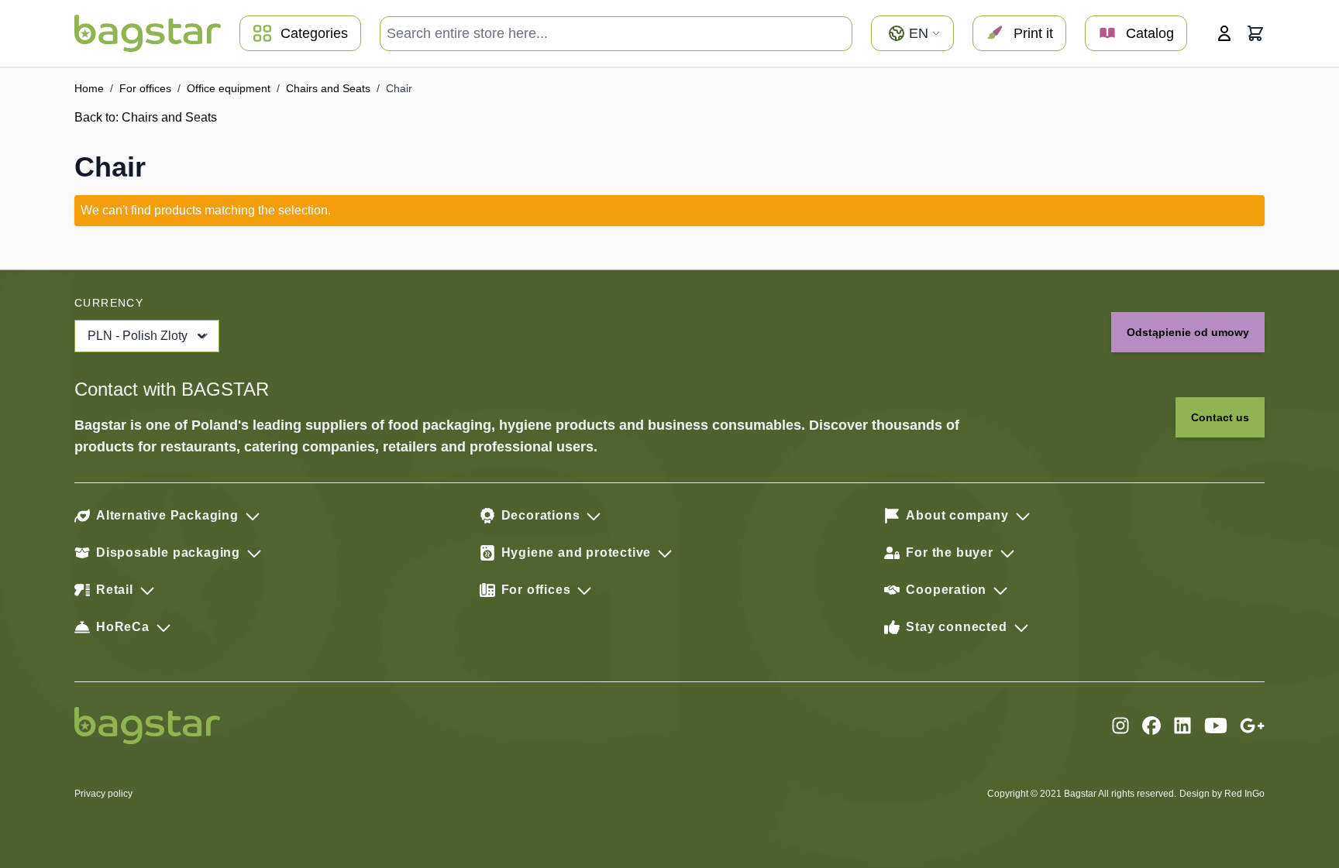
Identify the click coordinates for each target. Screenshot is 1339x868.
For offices (145, 88)
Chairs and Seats (328, 88)
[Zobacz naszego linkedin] (1182, 725)
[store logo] (147, 33)
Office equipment (228, 88)
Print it (1033, 33)
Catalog (1150, 33)
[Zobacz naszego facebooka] (1151, 725)
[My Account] (1224, 33)
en (918, 33)
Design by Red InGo (1222, 793)
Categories (314, 33)
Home (89, 88)
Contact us (1220, 417)
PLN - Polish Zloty (138, 335)
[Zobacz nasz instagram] (1120, 725)
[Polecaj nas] (1252, 725)
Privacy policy (103, 793)
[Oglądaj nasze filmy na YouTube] (1215, 725)
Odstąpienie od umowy (1188, 332)
